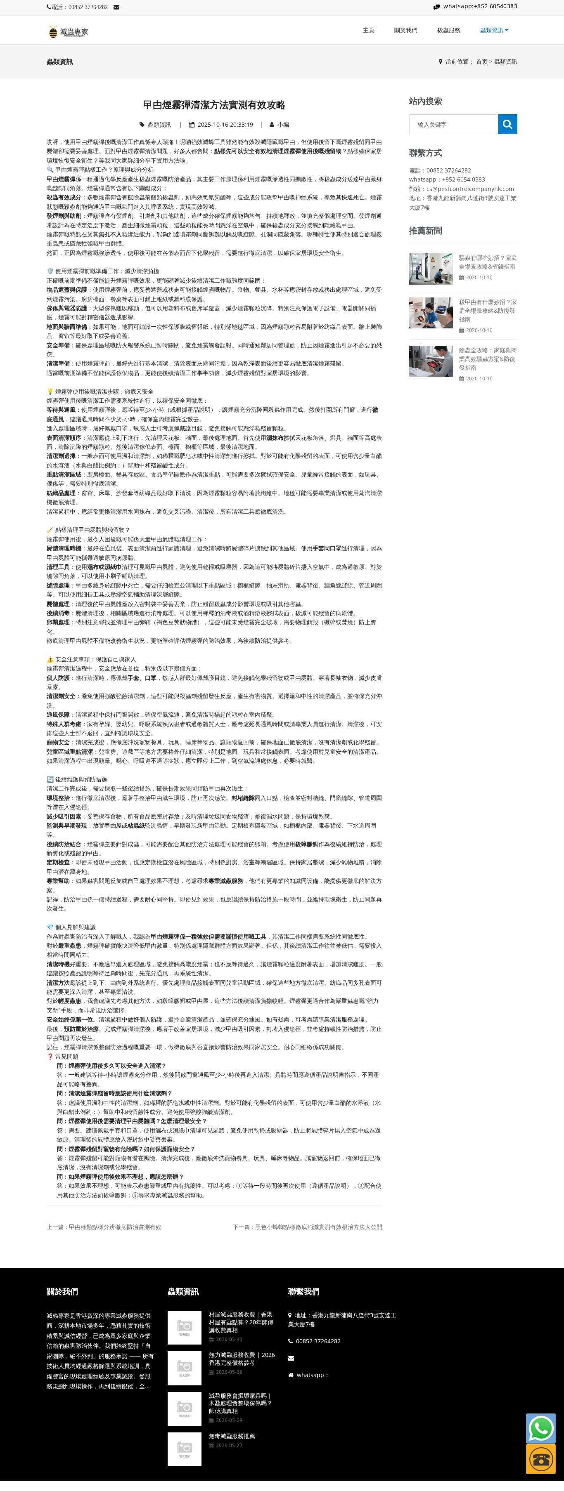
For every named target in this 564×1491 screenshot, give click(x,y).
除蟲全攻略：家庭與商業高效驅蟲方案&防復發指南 (488, 358)
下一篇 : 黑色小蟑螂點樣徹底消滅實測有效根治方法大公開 (307, 1227)
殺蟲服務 (448, 30)
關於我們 (405, 30)
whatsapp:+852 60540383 (480, 6)
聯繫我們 (304, 1291)
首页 (482, 61)
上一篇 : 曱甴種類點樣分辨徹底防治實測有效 (104, 1227)
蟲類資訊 (492, 30)
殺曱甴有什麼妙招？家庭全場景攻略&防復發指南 (488, 310)
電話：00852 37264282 (79, 7)
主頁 (368, 30)
